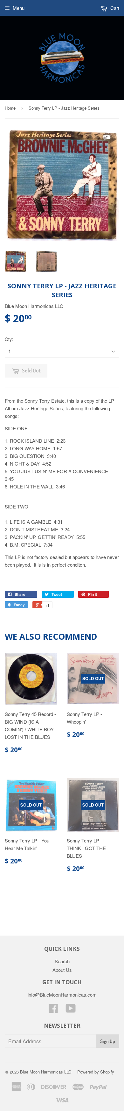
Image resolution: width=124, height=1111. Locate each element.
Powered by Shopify (95, 1072)
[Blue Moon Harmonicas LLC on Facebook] (53, 1010)
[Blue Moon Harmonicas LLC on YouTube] (71, 1010)
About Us (62, 969)
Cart (114, 7)
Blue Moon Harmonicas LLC (45, 1072)
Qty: (9, 339)
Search (62, 961)
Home (10, 108)
